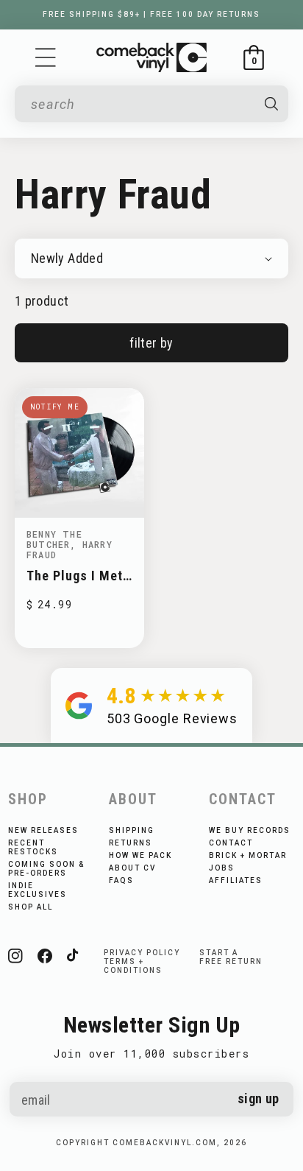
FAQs (121, 880)
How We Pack (140, 855)
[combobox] (141, 104)
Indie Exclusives (37, 890)
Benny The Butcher (54, 539)
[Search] (271, 103)
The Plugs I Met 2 (74, 575)
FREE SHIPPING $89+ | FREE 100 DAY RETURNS (151, 14)
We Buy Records (249, 830)
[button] (45, 57)
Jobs (222, 868)
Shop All (30, 907)
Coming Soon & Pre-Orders (46, 868)
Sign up (258, 1098)
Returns (130, 843)
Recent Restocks (33, 847)
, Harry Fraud (69, 549)
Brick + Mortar (248, 855)
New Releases (43, 830)
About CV (132, 868)
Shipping (131, 830)
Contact (231, 843)
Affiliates (236, 880)
